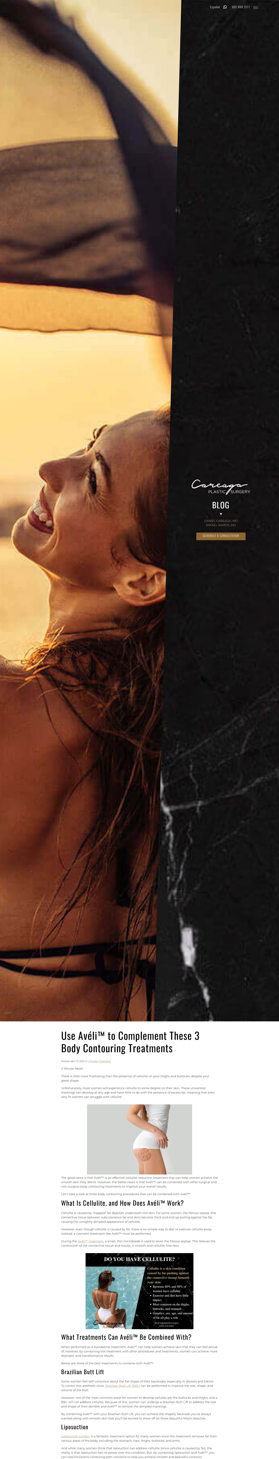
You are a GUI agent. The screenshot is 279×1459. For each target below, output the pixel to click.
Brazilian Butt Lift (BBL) (122, 1386)
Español (215, 7)
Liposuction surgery (75, 1436)
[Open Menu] (255, 8)
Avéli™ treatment (90, 1241)
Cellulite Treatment (99, 1061)
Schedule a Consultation (221, 536)
